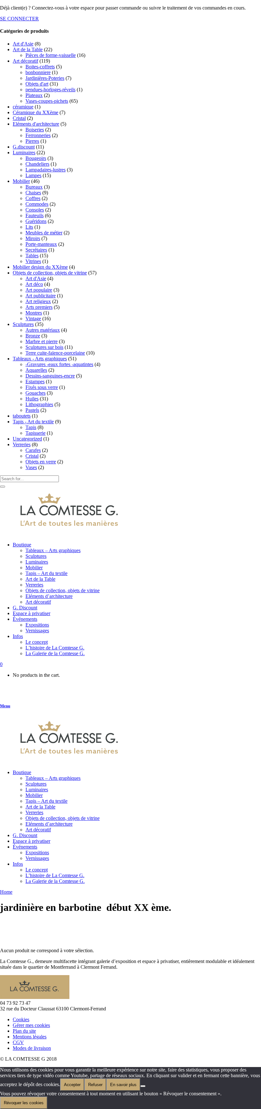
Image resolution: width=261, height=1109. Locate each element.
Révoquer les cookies (24, 1102)
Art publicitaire (40, 295)
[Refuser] (142, 1086)
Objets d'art (36, 84)
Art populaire (38, 290)
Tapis (30, 427)
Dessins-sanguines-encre (50, 375)
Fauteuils (34, 215)
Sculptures (23, 324)
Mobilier (21, 181)
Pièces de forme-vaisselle (50, 55)
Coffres (32, 198)
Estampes (35, 381)
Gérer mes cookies (31, 1025)
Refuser (95, 1084)
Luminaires (24, 152)
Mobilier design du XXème (40, 267)
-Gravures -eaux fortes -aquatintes (59, 364)
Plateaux (34, 95)
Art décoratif (25, 61)
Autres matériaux (42, 330)
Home (6, 892)
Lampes (33, 175)
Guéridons (35, 221)
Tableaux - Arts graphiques (40, 358)
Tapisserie (35, 433)
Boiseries (34, 129)
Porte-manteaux (41, 244)
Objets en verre (40, 461)
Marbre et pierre (41, 341)
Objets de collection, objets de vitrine (50, 272)
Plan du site (24, 1031)
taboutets (22, 416)
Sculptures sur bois (44, 347)
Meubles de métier (43, 232)
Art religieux (38, 301)
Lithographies (39, 404)
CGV (18, 1042)
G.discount (24, 146)
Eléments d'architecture (36, 124)
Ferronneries (38, 135)
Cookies (21, 1019)
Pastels (32, 410)
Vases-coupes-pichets (46, 101)
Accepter (72, 1084)
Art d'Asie (23, 43)
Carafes (33, 450)
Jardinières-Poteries (44, 78)
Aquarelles (36, 370)
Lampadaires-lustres (45, 169)
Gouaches (35, 393)
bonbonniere (38, 72)
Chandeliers (37, 164)
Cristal (19, 118)
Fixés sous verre (41, 387)
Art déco (34, 284)
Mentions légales (29, 1036)
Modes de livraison (32, 1048)
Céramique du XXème (35, 112)
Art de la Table (28, 49)
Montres (33, 312)
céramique (23, 106)
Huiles (32, 398)
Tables (32, 255)
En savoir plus (123, 1084)
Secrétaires (36, 250)
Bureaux (34, 187)
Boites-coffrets (40, 66)
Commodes (36, 204)
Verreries (22, 444)
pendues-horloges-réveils (50, 89)
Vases (31, 467)
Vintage (33, 318)
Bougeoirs (35, 158)
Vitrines (33, 261)
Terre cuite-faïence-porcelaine (55, 353)
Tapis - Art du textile (33, 421)
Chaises (33, 192)
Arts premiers (39, 307)
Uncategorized (27, 438)
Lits (29, 227)
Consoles (34, 209)
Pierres (32, 141)
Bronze (32, 335)
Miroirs (32, 238)
